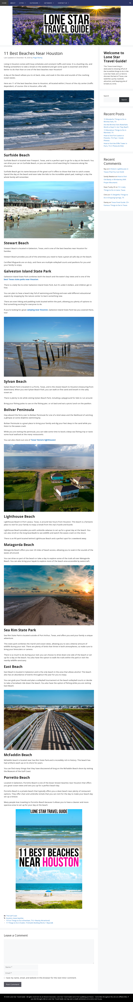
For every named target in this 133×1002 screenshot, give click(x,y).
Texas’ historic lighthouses (43, 440)
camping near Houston (37, 310)
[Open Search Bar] (130, 3)
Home (4, 3)
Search (106, 96)
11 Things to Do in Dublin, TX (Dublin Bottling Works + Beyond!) (29, 923)
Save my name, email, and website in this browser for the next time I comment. (41, 978)
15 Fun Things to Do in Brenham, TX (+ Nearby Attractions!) (28, 920)
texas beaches (18, 918)
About (12, 3)
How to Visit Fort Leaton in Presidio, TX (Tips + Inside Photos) (114, 138)
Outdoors (34, 3)
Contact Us (62, 3)
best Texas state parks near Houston (21, 279)
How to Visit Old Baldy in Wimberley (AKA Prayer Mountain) (115, 179)
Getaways (48, 3)
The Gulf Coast (11, 916)
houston (9, 918)
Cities (21, 3)
